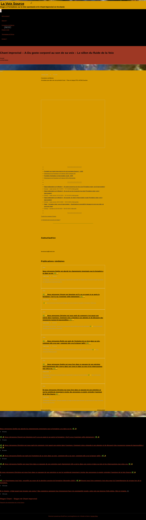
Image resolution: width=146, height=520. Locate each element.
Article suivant (101, 410)
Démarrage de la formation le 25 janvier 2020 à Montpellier (59, 178)
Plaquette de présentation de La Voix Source (12, 502)
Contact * (4, 39)
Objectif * (4, 20)
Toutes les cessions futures (48, 216)
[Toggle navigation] (1, 10)
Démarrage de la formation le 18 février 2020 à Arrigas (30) (60, 173)
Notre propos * (6, 16)
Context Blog (94, 516)
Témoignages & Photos (8, 34)
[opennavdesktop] (31, 3)
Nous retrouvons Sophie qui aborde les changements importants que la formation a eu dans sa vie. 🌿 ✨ (73, 272)
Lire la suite (46, 285)
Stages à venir (6, 29)
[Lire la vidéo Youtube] (73, 124)
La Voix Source (12, 3)
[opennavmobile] (1, 44)
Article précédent (46, 410)
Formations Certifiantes (8, 25)
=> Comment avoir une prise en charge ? (50, 220)
